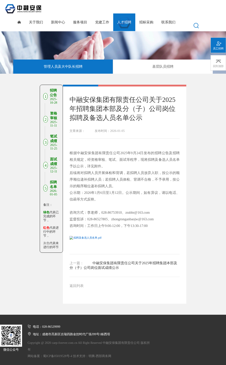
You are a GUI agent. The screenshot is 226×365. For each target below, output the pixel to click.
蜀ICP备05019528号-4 (57, 356)
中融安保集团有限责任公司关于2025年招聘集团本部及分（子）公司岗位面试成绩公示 (123, 265)
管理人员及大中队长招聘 (63, 66)
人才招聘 (124, 22)
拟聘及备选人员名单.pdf (87, 237)
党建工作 (102, 22)
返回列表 (77, 286)
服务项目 (80, 22)
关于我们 (36, 22)
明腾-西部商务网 (100, 356)
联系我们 (168, 22)
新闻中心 (58, 22)
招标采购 (146, 22)
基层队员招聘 (162, 66)
